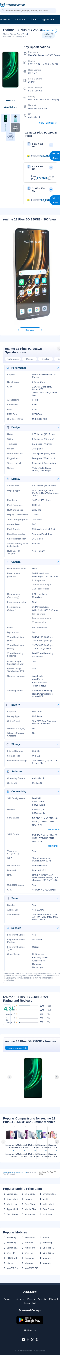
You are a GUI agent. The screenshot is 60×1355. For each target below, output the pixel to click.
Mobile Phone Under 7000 (31, 1209)
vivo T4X (11, 1253)
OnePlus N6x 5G (49, 1247)
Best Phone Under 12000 (31, 1204)
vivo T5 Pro (12, 1268)
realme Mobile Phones (18, 1172)
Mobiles (4, 19)
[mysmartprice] (12, 5)
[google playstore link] (30, 1323)
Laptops (19, 19)
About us (20, 1299)
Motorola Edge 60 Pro (31, 1263)
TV (32, 19)
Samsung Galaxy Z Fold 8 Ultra (12, 1242)
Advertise (42, 1299)
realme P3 (30, 1247)
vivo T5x (29, 1253)
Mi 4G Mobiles (46, 1199)
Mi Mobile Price (29, 1194)
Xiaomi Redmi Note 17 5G (48, 1237)
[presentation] (10, 1077)
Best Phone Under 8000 (12, 1214)
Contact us (9, 1299)
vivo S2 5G (30, 1237)
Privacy (52, 1299)
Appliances (47, 19)
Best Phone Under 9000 (48, 1209)
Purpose (31, 1299)
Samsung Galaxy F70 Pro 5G (48, 1242)
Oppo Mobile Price (13, 1199)
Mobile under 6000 (13, 1204)
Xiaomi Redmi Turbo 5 (13, 1263)
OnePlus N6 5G (48, 1253)
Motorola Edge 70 (47, 1258)
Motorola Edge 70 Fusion (29, 1242)
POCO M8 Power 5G (12, 1258)
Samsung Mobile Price (13, 1194)
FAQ (34, 1303)
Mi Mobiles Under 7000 (30, 1214)
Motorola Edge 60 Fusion (47, 1263)
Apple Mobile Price (13, 1209)
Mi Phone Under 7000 (48, 1214)
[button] (3, 10)
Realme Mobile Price (31, 1199)
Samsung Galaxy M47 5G (30, 1258)
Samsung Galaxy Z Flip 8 (13, 1247)
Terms (27, 1303)
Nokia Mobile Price (49, 1204)
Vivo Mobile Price (48, 1194)
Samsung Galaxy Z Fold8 (11, 1237)
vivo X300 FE (31, 1268)
